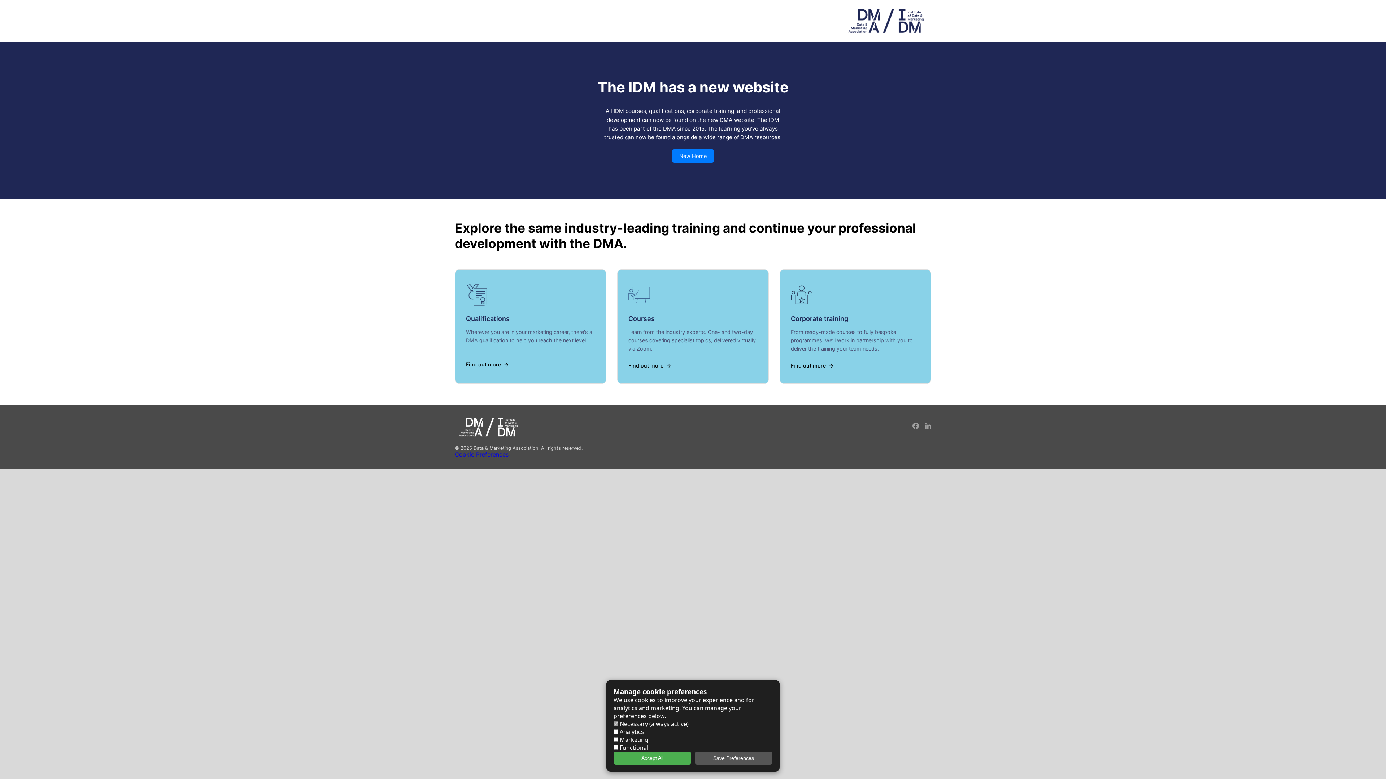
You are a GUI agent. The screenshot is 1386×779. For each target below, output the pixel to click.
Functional (633, 748)
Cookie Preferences (482, 454)
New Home (693, 156)
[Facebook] (916, 427)
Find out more (483, 364)
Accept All (652, 758)
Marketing (633, 740)
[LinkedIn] (928, 427)
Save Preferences (733, 758)
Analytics (631, 732)
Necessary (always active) (653, 724)
